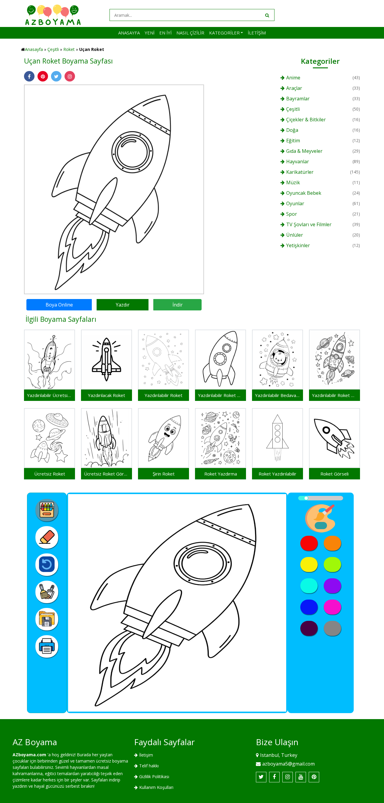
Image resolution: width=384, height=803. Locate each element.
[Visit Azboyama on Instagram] (287, 777)
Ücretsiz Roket (49, 473)
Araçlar (294, 88)
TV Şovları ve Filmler (309, 224)
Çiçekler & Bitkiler (306, 119)
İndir (177, 304)
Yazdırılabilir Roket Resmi (220, 395)
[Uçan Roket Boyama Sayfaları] (114, 189)
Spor (291, 214)
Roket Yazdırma (220, 473)
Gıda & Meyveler (304, 151)
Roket (69, 49)
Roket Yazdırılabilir (277, 473)
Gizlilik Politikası (154, 776)
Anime (293, 77)
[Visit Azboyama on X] (261, 777)
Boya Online (59, 304)
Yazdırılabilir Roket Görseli (334, 395)
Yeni (149, 33)
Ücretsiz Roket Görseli (106, 473)
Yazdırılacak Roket (106, 395)
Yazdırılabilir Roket (163, 395)
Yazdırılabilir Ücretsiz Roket (49, 395)
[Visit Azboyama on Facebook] (274, 777)
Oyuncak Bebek (303, 193)
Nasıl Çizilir (190, 33)
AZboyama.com (29, 754)
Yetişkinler (298, 245)
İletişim (257, 33)
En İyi (165, 33)
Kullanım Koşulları (156, 787)
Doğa (292, 130)
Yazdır (123, 304)
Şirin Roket (164, 473)
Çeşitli (53, 49)
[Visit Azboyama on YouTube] (301, 777)
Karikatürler (300, 172)
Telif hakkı (149, 766)
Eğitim (293, 140)
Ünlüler (294, 235)
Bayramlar (298, 98)
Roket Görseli (334, 473)
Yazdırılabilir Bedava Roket (277, 395)
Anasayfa (129, 33)
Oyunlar (295, 203)
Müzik (293, 182)
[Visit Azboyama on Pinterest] (314, 777)
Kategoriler (224, 33)
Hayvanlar (297, 161)
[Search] (267, 15)
